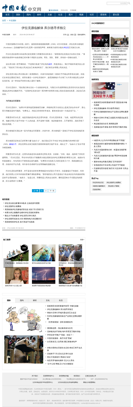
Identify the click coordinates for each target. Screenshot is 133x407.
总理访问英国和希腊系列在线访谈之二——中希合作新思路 (101, 57)
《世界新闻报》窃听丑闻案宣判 (60, 322)
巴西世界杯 (97, 189)
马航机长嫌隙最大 (99, 186)
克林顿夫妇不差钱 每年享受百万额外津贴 (63, 331)
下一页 (52, 191)
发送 (72, 35)
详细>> (119, 84)
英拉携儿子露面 (113, 186)
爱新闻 (103, 14)
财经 (39, 14)
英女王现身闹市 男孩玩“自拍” (59, 357)
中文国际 (12, 21)
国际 (18, 14)
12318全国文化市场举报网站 (68, 382)
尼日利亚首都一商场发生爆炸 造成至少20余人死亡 (16, 264)
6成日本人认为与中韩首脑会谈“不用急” (109, 140)
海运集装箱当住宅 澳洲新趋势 (106, 124)
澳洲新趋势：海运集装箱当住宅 (60, 328)
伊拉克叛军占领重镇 (13, 206)
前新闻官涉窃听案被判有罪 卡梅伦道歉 (63, 306)
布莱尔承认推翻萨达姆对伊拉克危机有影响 (22, 212)
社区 (92, 14)
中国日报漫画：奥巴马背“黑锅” (59, 338)
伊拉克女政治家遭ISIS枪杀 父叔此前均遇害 (22, 203)
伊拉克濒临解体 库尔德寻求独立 (60, 309)
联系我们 (77, 376)
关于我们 (35, 376)
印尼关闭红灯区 (98, 182)
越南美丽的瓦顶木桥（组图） (69, 263)
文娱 (50, 14)
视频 (81, 14)
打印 (64, 35)
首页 (7, 14)
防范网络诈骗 (64, 376)
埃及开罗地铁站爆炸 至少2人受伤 (60, 360)
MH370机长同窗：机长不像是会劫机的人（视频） (101, 64)
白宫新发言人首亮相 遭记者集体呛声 (62, 342)
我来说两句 (81, 35)
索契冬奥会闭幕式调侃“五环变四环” (108, 162)
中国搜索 (73, 10)
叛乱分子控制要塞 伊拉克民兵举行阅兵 (20, 216)
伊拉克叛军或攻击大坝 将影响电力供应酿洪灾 (23, 219)
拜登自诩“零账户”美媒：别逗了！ (60, 335)
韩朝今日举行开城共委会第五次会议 (61, 313)
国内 (29, 14)
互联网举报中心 (48, 376)
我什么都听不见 (64, 286)
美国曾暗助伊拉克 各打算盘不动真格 (19, 222)
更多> (82, 240)
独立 (22, 228)
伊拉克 (9, 228)
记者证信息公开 (90, 376)
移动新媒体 (54, 10)
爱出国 (116, 14)
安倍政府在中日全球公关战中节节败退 (109, 165)
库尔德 (18, 228)
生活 (60, 14)
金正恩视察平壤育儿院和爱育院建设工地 (43, 264)
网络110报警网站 (89, 382)
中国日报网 (6, 35)
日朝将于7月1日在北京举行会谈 (60, 354)
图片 (71, 14)
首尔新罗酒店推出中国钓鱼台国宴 (17, 286)
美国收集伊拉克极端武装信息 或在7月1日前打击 (24, 209)
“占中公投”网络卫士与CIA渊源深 (60, 364)
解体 (13, 228)
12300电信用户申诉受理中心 (43, 382)
